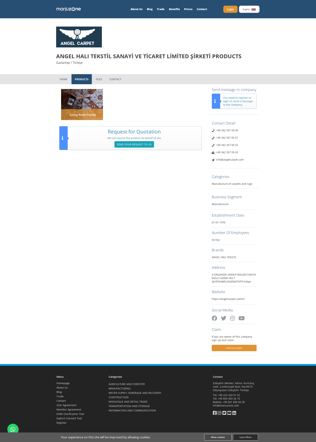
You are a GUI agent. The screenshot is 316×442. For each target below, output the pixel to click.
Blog (150, 9)
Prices (188, 9)
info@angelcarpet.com (230, 159)
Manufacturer (220, 204)
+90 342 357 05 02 (227, 145)
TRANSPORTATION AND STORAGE (129, 406)
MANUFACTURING (120, 388)
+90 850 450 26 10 (229, 398)
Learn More (245, 437)
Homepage (63, 383)
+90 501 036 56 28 (234, 402)
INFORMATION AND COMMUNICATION (132, 410)
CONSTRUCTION (119, 397)
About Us (136, 9)
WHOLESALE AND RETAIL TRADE (128, 401)
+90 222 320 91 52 (229, 395)
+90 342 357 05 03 (227, 152)
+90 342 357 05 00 (227, 130)
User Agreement (66, 405)
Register (62, 422)
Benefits (174, 9)
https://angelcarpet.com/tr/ (228, 299)
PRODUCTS (82, 79)
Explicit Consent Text (69, 418)
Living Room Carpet (83, 114)
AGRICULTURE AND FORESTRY (127, 384)
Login (230, 9)
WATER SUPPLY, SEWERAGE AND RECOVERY (135, 393)
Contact (202, 9)
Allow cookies (218, 437)
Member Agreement (69, 409)
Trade (161, 9)
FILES (99, 79)
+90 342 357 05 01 (227, 137)
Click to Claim (234, 348)
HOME (63, 79)
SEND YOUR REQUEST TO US (134, 144)
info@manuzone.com (226, 405)
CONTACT (115, 79)
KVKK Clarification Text (70, 414)
